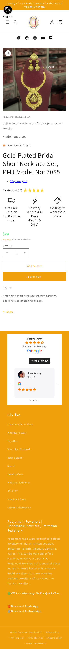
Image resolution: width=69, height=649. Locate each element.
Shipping (6, 239)
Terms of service (35, 640)
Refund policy (52, 634)
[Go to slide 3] (34, 402)
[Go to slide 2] (31, 402)
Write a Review (39, 358)
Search (11, 468)
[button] (7, 22)
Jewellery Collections (20, 426)
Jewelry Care (15, 476)
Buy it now (35, 276)
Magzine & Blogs (16, 501)
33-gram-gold (18, 181)
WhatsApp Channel (18, 451)
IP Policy (12, 493)
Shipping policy (54, 640)
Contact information (36, 645)
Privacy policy (17, 640)
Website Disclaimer (18, 484)
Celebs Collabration (19, 509)
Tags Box (12, 443)
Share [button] (9, 311)
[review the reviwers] (46, 382)
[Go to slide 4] (37, 402)
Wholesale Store (17, 434)
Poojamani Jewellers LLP (30, 634)
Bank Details (14, 459)
